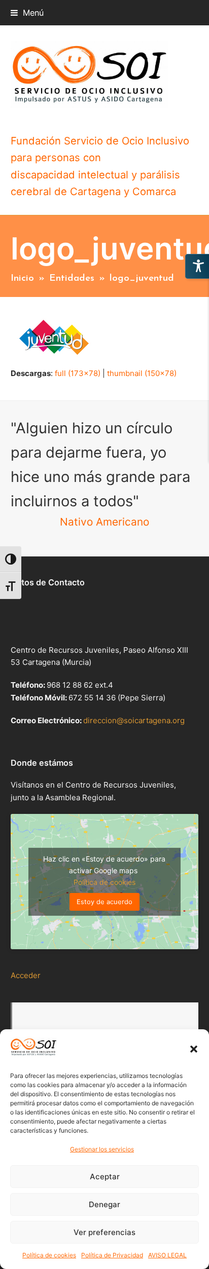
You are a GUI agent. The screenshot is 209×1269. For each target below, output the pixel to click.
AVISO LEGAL (167, 1255)
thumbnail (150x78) (142, 373)
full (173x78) (77, 373)
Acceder (26, 975)
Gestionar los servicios (102, 1149)
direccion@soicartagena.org (134, 720)
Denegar (104, 1204)
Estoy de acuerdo (104, 902)
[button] (194, 1049)
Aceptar (105, 1176)
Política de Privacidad (112, 1255)
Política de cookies (49, 1255)
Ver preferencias (104, 1232)
